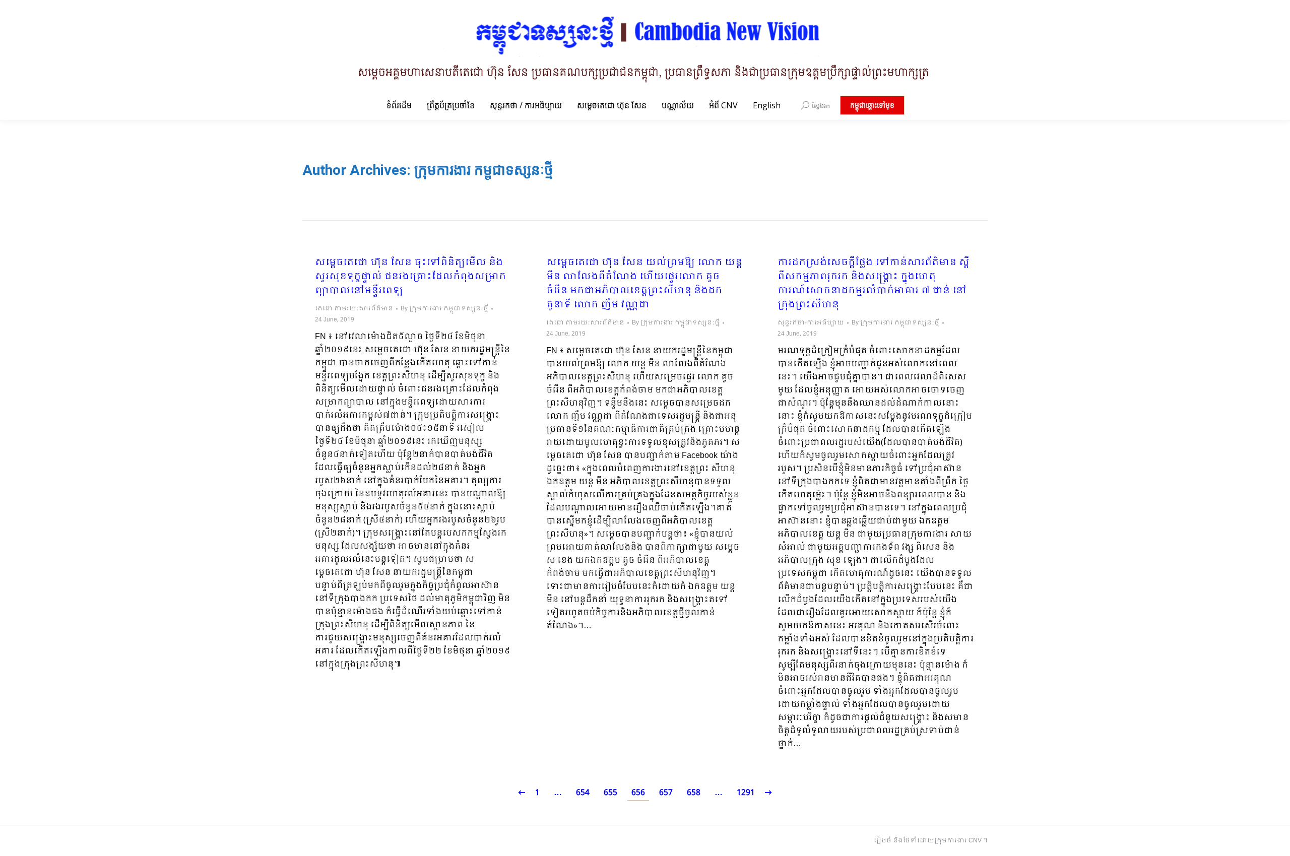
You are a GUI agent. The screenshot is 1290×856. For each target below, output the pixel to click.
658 (693, 793)
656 (638, 793)
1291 (746, 793)
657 (666, 793)
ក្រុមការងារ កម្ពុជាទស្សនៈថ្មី (483, 170)
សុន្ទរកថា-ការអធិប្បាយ (811, 323)
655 (610, 793)
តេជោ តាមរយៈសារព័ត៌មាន (354, 309)
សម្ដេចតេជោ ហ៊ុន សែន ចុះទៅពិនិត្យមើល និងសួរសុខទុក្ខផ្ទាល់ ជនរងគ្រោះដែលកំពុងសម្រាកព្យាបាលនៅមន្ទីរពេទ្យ (410, 277)
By (444, 309)
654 (583, 793)
